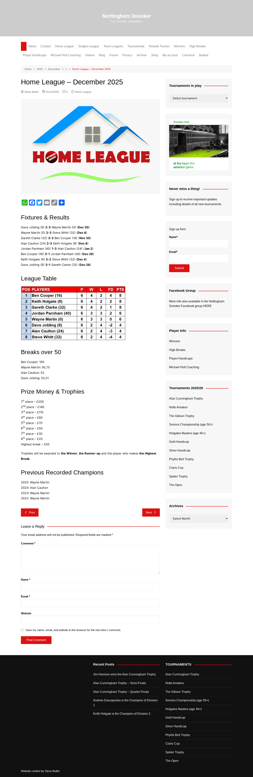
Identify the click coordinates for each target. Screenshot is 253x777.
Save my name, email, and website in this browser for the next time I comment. (73, 630)
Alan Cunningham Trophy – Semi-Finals (119, 683)
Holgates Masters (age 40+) (187, 433)
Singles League (88, 46)
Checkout (188, 55)
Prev (32, 512)
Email (25, 596)
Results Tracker (159, 46)
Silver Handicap (179, 450)
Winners (179, 46)
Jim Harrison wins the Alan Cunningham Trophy (124, 674)
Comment (28, 543)
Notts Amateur (178, 407)
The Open (175, 485)
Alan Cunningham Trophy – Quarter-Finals (121, 691)
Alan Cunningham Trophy (186, 398)
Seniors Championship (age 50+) (191, 424)
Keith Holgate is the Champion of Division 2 (121, 713)
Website (26, 613)
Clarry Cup (176, 467)
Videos (89, 55)
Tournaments (135, 46)
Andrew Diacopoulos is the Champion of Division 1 (125, 703)
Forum (113, 55)
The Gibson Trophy (181, 416)
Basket (203, 55)
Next (149, 512)
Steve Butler (31, 91)
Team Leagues (113, 46)
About (32, 46)
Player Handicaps (34, 55)
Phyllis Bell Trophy (181, 459)
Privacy (127, 55)
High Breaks (197, 46)
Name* (173, 237)
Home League (64, 46)
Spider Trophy (178, 476)
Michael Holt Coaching (66, 55)
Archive (142, 55)
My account (170, 55)
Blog (102, 55)
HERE (207, 306)
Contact (46, 46)
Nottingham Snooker (126, 16)
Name (25, 579)
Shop (154, 55)
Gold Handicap (179, 441)
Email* (173, 251)
